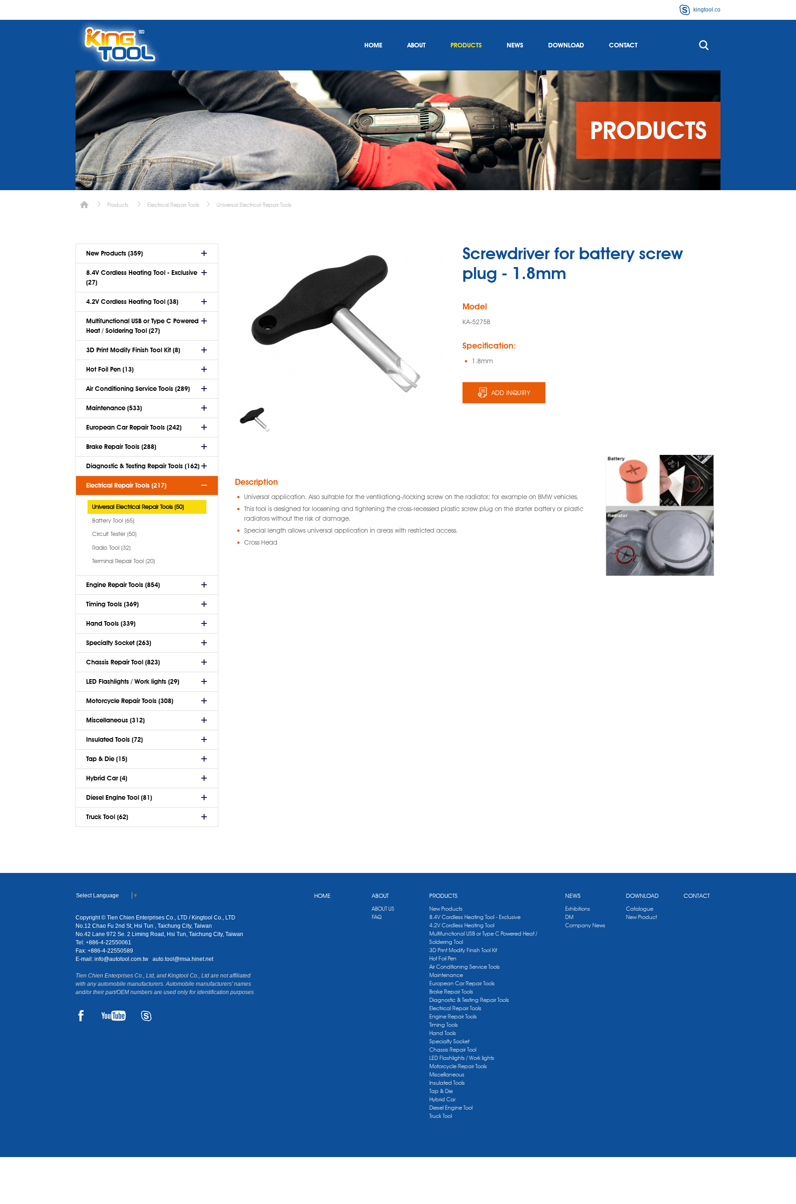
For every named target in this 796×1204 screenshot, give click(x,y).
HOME (373, 45)
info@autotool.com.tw (122, 959)
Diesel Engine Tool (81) (119, 797)
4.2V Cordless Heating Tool (461, 925)
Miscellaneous (446, 1074)
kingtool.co (706, 9)
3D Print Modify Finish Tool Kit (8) (133, 350)
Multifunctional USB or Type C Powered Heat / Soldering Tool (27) (142, 325)
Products (118, 204)
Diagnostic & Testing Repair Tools (469, 999)
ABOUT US (383, 908)
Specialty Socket (449, 1041)
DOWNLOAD (566, 45)
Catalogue (639, 908)
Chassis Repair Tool (452, 1049)
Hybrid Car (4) (106, 778)
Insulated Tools (447, 1082)
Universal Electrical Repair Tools (254, 204)
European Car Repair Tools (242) (133, 427)
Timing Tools (443, 1024)
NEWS (515, 45)
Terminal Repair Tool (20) (123, 560)
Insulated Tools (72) (114, 739)
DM (569, 916)
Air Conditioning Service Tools (464, 966)
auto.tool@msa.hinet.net (182, 959)
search (704, 45)
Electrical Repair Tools (173, 204)
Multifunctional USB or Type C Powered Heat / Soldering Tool (483, 937)
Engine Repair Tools (453, 1016)
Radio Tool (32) (111, 547)
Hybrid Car (442, 1099)
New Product (641, 916)
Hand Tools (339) (110, 623)
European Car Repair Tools (462, 983)
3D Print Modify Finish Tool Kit (463, 950)
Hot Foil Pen (443, 958)
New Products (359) (114, 253)
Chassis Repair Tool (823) (123, 662)
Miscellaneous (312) (115, 720)
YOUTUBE (113, 1015)
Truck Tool (440, 1115)
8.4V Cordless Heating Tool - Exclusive (475, 916)
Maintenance (446, 974)
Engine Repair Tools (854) (123, 584)
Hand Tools (442, 1033)
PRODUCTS (466, 45)
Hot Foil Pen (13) (110, 369)
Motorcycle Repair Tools (458, 1066)
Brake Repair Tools (451, 991)
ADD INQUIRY (511, 392)
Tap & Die (441, 1091)
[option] (255, 420)
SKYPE (146, 1015)
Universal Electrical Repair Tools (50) (138, 506)
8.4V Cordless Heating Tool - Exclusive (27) (141, 277)
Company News (585, 925)
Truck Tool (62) (107, 816)
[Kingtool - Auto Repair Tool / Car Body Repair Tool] (119, 45)
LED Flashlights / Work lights (461, 1057)
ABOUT (416, 45)
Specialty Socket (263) (118, 642)
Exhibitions (577, 908)
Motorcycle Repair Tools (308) (129, 700)
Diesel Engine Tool (451, 1107)
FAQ (376, 916)
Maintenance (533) (114, 408)
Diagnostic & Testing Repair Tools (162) (142, 466)
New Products (445, 908)
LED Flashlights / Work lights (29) (132, 681)
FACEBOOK (81, 1015)
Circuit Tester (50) (114, 533)
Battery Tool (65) (113, 520)
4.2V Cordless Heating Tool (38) (132, 301)
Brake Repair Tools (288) (121, 446)
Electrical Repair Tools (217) (126, 485)
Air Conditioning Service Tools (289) (138, 388)
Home (84, 204)
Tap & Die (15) (106, 758)
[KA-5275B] (256, 420)
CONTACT (623, 45)
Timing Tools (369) (112, 604)
